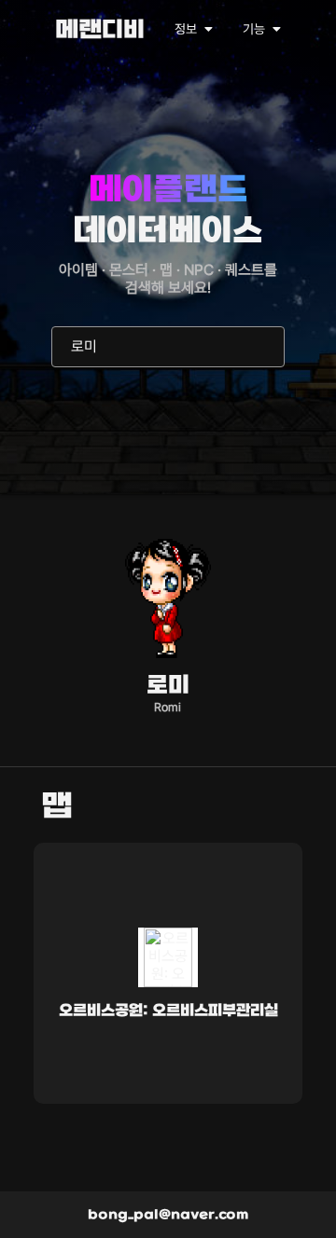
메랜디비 (100, 31)
